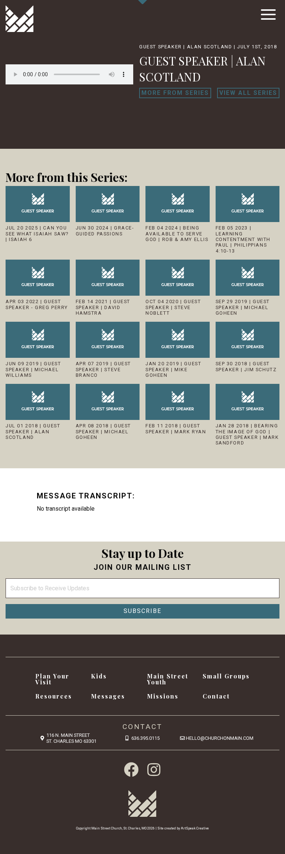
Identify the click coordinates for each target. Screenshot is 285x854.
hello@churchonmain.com (219, 738)
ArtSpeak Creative (195, 828)
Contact (216, 696)
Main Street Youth (167, 679)
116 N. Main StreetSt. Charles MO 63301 (71, 738)
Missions (162, 696)
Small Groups (226, 676)
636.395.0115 (145, 738)
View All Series (248, 92)
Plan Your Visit (52, 679)
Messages (108, 696)
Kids (99, 676)
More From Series (175, 92)
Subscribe (142, 610)
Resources (53, 696)
